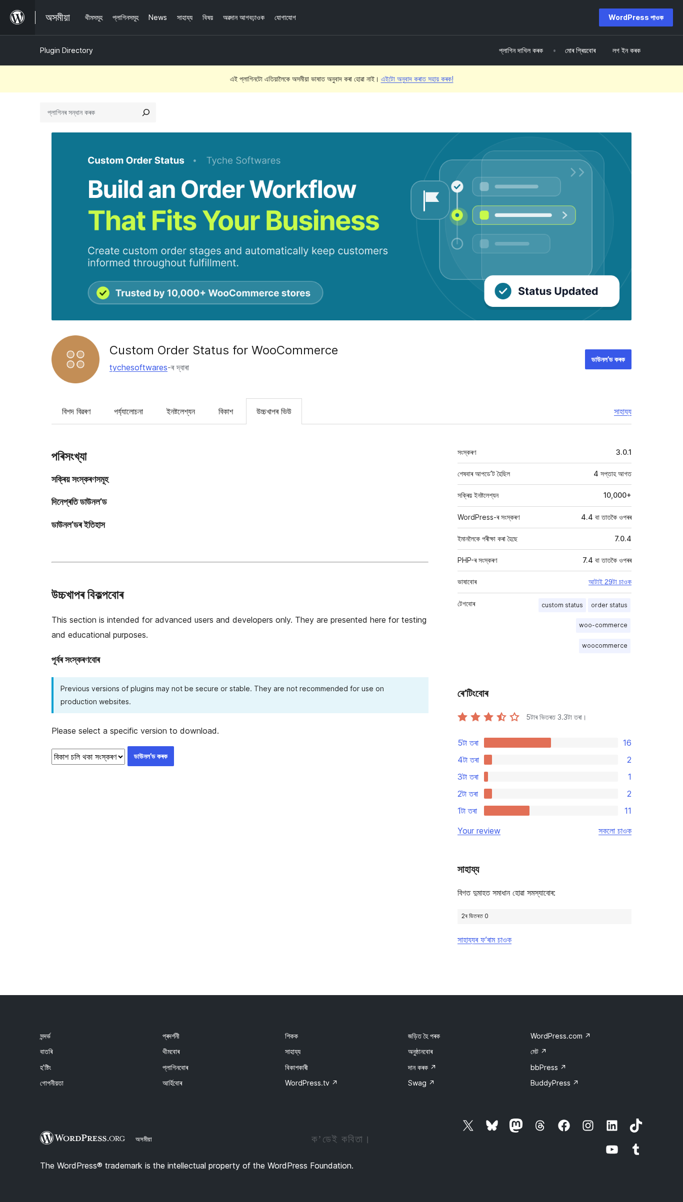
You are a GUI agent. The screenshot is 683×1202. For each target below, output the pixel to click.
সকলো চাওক (615, 831)
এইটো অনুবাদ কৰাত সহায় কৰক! (417, 78)
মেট (538, 1051)
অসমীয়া (144, 1139)
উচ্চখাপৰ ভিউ (274, 411)
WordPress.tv (311, 1083)
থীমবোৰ (171, 1051)
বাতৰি (46, 1051)
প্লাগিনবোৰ (175, 1067)
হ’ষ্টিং (45, 1067)
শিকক (291, 1036)
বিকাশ (225, 411)
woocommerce (605, 645)
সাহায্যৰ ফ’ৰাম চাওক (485, 940)
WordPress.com (560, 1036)
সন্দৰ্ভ (45, 1036)
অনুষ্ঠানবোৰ (420, 1051)
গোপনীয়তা (52, 1083)
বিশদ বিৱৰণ (76, 411)
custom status (562, 605)
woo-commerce (603, 625)
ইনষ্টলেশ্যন (180, 411)
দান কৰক (422, 1067)
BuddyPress (554, 1083)
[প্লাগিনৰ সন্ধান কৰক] (146, 112)
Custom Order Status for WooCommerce (224, 350)
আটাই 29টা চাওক (610, 582)
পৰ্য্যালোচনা (128, 411)
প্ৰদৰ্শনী (171, 1036)
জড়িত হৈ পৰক (424, 1036)
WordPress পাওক (636, 17)
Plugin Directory (66, 50)
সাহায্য (623, 411)
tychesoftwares (139, 367)
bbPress (548, 1067)
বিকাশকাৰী (296, 1067)
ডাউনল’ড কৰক (608, 359)
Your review (479, 831)
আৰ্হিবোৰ (172, 1083)
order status (609, 605)
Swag (421, 1083)
